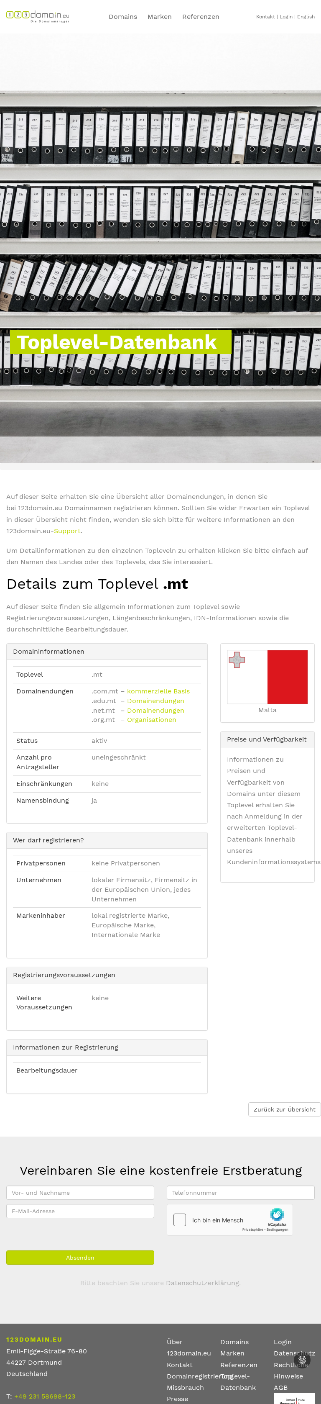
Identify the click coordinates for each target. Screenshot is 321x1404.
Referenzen (238, 1365)
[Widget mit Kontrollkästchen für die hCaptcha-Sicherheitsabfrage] (230, 1220)
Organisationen (151, 720)
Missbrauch (185, 1387)
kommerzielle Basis (158, 691)
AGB (281, 1387)
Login (286, 17)
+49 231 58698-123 (44, 1396)
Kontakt (265, 17)
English (306, 17)
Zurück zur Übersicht (285, 1109)
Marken (160, 17)
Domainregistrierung (200, 1376)
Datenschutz (295, 1353)
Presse (177, 1399)
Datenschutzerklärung (202, 1283)
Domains (123, 17)
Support (67, 531)
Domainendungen (155, 701)
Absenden (80, 1257)
